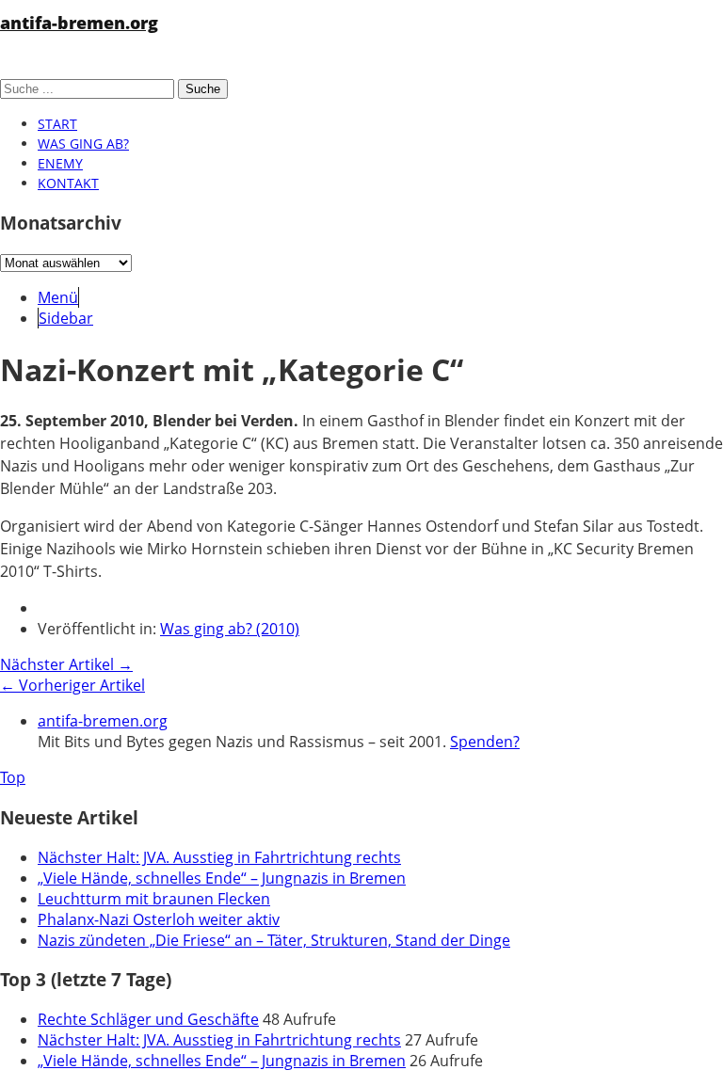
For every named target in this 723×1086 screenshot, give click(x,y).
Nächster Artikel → (66, 664)
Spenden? (485, 741)
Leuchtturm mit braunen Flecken (154, 898)
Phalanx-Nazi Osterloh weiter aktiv (159, 919)
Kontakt (68, 183)
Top (12, 777)
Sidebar (66, 318)
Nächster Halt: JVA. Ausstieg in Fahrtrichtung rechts (219, 857)
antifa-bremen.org (79, 22)
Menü (58, 297)
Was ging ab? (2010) (229, 628)
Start (57, 124)
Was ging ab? (83, 143)
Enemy (60, 163)
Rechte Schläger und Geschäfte (148, 1019)
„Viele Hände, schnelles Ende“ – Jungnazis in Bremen (222, 878)
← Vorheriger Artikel (72, 685)
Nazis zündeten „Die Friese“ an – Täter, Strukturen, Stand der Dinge (274, 940)
